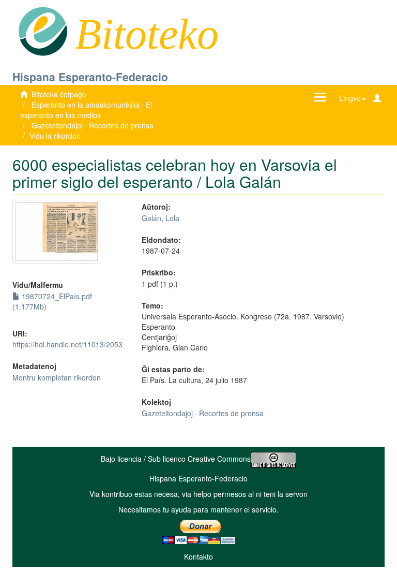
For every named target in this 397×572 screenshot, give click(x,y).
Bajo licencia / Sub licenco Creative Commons (176, 458)
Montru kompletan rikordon (56, 377)
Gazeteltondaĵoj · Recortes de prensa (93, 125)
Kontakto (198, 556)
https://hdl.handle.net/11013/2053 (67, 344)
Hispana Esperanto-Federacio (90, 76)
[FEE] (42, 30)
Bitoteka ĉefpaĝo (59, 94)
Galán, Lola (160, 218)
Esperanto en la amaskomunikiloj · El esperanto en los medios (86, 109)
